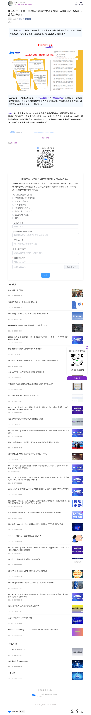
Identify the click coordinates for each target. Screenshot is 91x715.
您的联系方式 (20, 258)
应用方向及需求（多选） (23, 194)
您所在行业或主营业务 (22, 231)
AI (21, 30)
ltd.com (39, 696)
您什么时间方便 (19, 249)
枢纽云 (21, 19)
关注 (23, 711)
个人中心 (50, 690)
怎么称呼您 (19, 222)
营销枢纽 (40, 113)
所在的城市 (19, 240)
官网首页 (41, 690)
